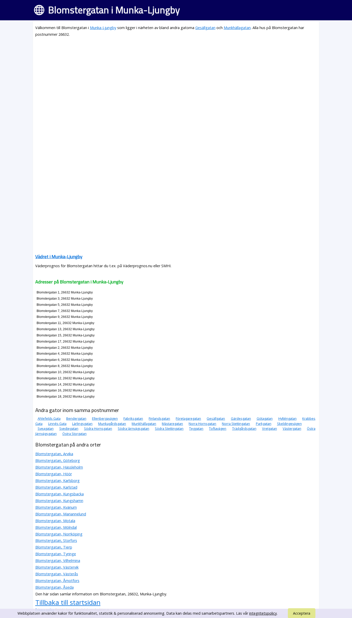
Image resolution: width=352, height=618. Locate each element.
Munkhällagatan (237, 27)
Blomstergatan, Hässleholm (59, 467)
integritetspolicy (263, 613)
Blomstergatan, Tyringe (55, 553)
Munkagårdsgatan (112, 423)
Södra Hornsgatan (98, 428)
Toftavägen (217, 428)
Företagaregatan (188, 418)
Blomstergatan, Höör (53, 473)
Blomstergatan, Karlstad (56, 487)
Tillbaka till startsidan (67, 602)
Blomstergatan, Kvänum (56, 507)
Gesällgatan (205, 27)
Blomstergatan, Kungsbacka (59, 493)
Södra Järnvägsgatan (133, 428)
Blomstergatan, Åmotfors (57, 580)
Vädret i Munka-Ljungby (58, 256)
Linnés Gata (57, 423)
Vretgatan (269, 428)
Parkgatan (263, 423)
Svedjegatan (68, 428)
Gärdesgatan (241, 418)
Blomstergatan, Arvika (54, 453)
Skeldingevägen (289, 423)
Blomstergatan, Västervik (57, 567)
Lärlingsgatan (82, 423)
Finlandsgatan (159, 418)
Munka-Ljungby (103, 27)
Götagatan (265, 418)
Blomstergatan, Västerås (56, 573)
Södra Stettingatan (169, 428)
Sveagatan (46, 428)
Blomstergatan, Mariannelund (60, 514)
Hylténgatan (287, 418)
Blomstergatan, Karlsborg (57, 480)
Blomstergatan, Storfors (56, 540)
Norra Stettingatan (236, 423)
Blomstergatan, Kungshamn (59, 500)
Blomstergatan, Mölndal (56, 527)
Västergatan (292, 428)
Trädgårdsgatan (244, 428)
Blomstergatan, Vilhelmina (57, 560)
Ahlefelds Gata (49, 418)
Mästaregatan (172, 423)
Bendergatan (76, 418)
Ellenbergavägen (105, 418)
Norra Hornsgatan (202, 423)
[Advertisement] (176, 78)
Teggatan (196, 428)
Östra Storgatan (74, 433)
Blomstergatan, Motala (55, 520)
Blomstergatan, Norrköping (58, 534)
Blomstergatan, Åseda (54, 587)
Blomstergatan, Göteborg (57, 460)
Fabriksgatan (133, 418)
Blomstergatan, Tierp (53, 547)
